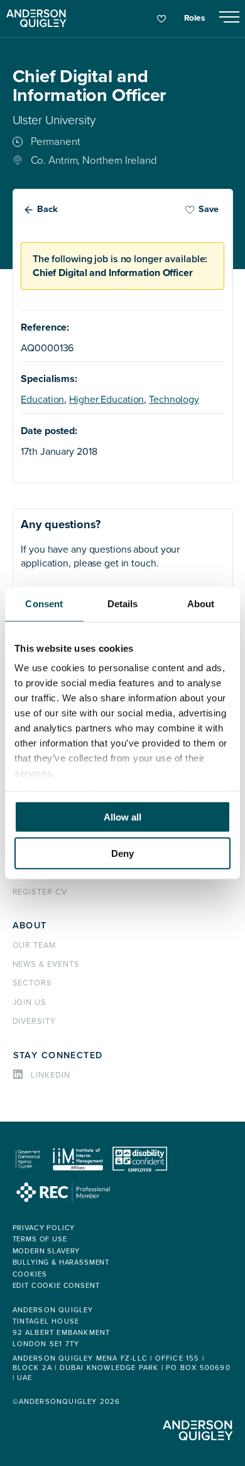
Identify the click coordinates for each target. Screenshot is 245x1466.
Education (42, 399)
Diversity (35, 1021)
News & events (46, 964)
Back (47, 209)
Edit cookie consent (56, 1286)
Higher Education (106, 399)
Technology (174, 399)
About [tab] (201, 603)
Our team (35, 945)
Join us (30, 1002)
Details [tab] (122, 603)
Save (209, 209)
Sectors (33, 983)
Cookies (30, 1274)
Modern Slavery (46, 1251)
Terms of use (40, 1239)
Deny (122, 853)
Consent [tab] (44, 603)
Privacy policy (44, 1228)
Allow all (122, 816)
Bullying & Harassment (61, 1262)
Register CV (40, 892)
